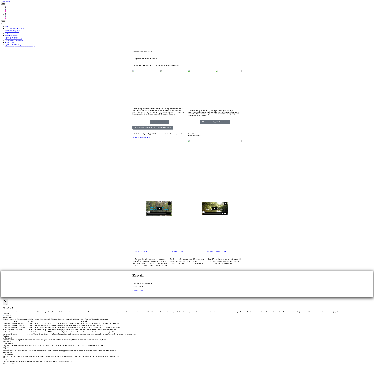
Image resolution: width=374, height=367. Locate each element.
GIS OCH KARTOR (176, 252)
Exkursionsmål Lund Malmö (14, 40)
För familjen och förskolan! (13, 39)
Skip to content (5, 1)
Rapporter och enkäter (12, 44)
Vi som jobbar (9, 42)
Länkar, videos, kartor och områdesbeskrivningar (20, 46)
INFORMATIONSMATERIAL (216, 252)
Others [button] (5, 358)
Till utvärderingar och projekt (141, 137)
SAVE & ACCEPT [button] (9, 363)
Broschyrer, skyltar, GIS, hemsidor (15, 28)
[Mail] (5, 7)
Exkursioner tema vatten (12, 30)
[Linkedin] (200, 274)
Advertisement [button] (7, 352)
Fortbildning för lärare (12, 37)
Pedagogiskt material (11, 35)
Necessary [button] (6, 313)
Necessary (8, 315)
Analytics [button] (6, 347)
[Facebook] (5, 9)
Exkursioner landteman (12, 32)
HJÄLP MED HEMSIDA (140, 252)
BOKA (7, 33)
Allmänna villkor (137, 290)
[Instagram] (5, 11)
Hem (6, 26)
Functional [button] (6, 336)
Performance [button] (7, 341)
